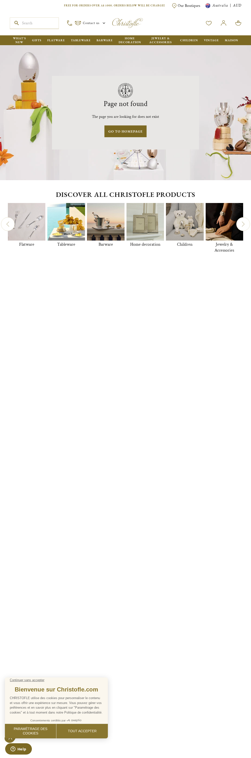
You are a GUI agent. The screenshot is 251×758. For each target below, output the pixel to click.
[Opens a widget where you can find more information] (18, 749)
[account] (209, 23)
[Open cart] (238, 23)
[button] (8, 224)
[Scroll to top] (232, 739)
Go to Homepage (125, 131)
